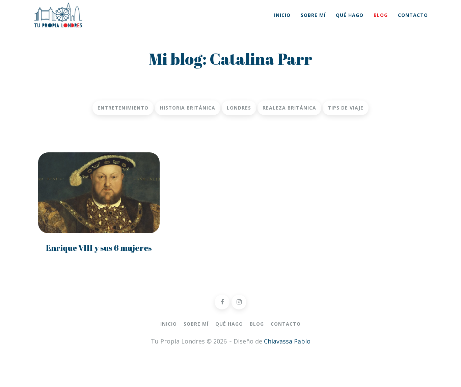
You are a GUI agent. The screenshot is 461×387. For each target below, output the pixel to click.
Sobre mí (313, 15)
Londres (239, 108)
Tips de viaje (345, 108)
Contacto (413, 15)
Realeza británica (289, 108)
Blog (381, 15)
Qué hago (349, 15)
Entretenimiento (123, 108)
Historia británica (187, 108)
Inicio (282, 15)
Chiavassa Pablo (287, 341)
